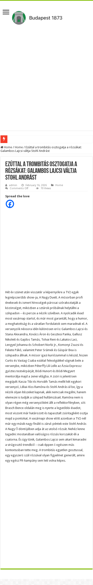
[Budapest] (46, 17)
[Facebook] (10, 204)
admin (13, 185)
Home (7, 147)
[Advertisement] (46, 84)
